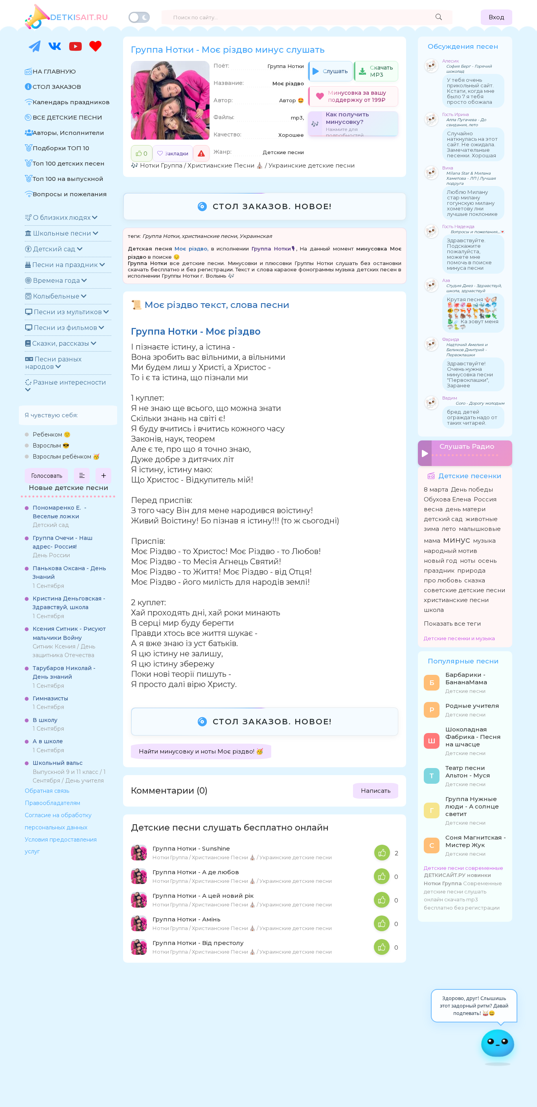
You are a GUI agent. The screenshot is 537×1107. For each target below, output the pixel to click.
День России (62, 546)
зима (431, 528)
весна (433, 509)
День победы (472, 489)
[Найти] (439, 17)
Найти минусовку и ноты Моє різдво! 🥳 (201, 751)
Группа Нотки (160, 236)
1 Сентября (69, 577)
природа (471, 570)
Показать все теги (452, 623)
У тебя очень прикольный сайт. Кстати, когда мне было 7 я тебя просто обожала (471, 91)
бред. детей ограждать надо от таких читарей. (472, 417)
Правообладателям (52, 803)
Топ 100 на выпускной (68, 178)
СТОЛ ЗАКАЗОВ (57, 86)
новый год (440, 560)
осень (487, 560)
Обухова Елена (447, 499)
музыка (484, 540)
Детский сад (59, 516)
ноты (467, 560)
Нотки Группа (161, 165)
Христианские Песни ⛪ (225, 165)
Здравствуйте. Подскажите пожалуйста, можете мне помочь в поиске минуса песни (469, 254)
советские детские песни (464, 590)
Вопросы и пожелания (70, 194)
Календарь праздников (71, 102)
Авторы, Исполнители (68, 132)
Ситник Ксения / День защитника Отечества (69, 642)
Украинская (255, 236)
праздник (439, 570)
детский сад (443, 519)
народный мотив (450, 550)
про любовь (443, 580)
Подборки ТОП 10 (61, 148)
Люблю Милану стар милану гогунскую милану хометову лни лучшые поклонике (472, 203)
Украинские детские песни (311, 165)
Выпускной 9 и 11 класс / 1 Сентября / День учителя (69, 771)
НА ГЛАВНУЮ (54, 71)
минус (456, 540)
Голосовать (46, 475)
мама (432, 540)
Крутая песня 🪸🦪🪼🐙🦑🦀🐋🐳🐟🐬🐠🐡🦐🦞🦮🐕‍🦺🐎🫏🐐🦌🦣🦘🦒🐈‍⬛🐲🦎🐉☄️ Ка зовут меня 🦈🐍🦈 (472, 313)
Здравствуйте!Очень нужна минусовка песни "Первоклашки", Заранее (470, 374)
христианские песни (209, 236)
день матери (465, 509)
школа (434, 609)
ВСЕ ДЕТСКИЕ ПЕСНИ (67, 117)
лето (449, 528)
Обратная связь (47, 790)
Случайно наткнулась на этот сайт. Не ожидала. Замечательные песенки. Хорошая (472, 144)
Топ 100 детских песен (69, 163)
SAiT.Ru (79, 17)
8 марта (436, 489)
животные (481, 519)
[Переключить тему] (139, 17)
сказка (474, 580)
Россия (485, 499)
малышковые (480, 528)
